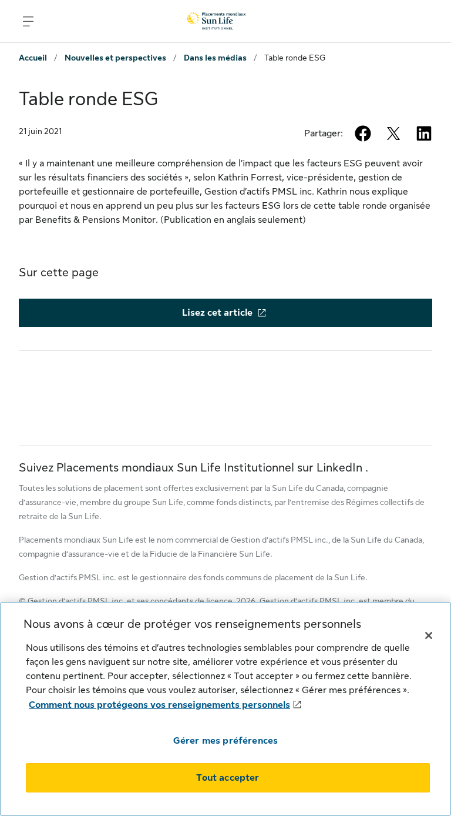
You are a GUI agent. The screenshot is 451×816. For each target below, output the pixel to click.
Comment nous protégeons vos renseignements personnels (159, 705)
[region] (225, 709)
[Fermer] (429, 635)
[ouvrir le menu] (28, 21)
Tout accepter (227, 777)
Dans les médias (215, 57)
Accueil (33, 57)
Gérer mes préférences (225, 740)
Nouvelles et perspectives (115, 57)
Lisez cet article (217, 312)
